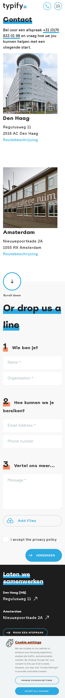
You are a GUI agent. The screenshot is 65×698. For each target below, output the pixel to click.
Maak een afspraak (28, 632)
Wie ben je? (20, 347)
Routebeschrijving (20, 140)
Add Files (27, 520)
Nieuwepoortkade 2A (23, 617)
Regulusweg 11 (17, 599)
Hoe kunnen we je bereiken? (28, 405)
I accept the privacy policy (34, 540)
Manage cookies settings (36, 680)
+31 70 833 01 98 (47, 6)
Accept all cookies (37, 691)
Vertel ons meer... (29, 464)
